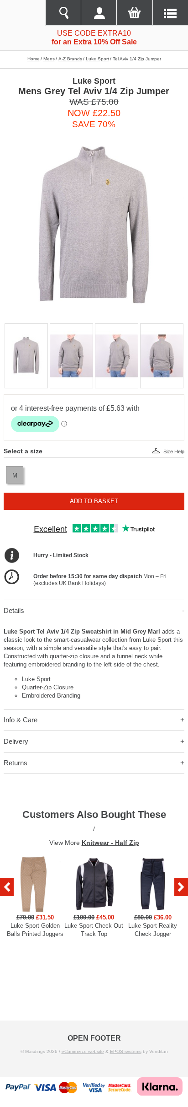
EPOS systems (125, 1051)
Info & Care (20, 720)
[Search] (63, 13)
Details (14, 610)
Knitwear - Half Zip (110, 842)
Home (33, 58)
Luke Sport (97, 58)
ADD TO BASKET (94, 501)
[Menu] (170, 13)
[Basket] (134, 13)
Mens (49, 58)
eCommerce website (83, 1051)
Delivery (16, 741)
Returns (15, 763)
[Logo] (22, 13)
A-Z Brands (70, 58)
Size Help (173, 451)
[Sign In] (98, 13)
